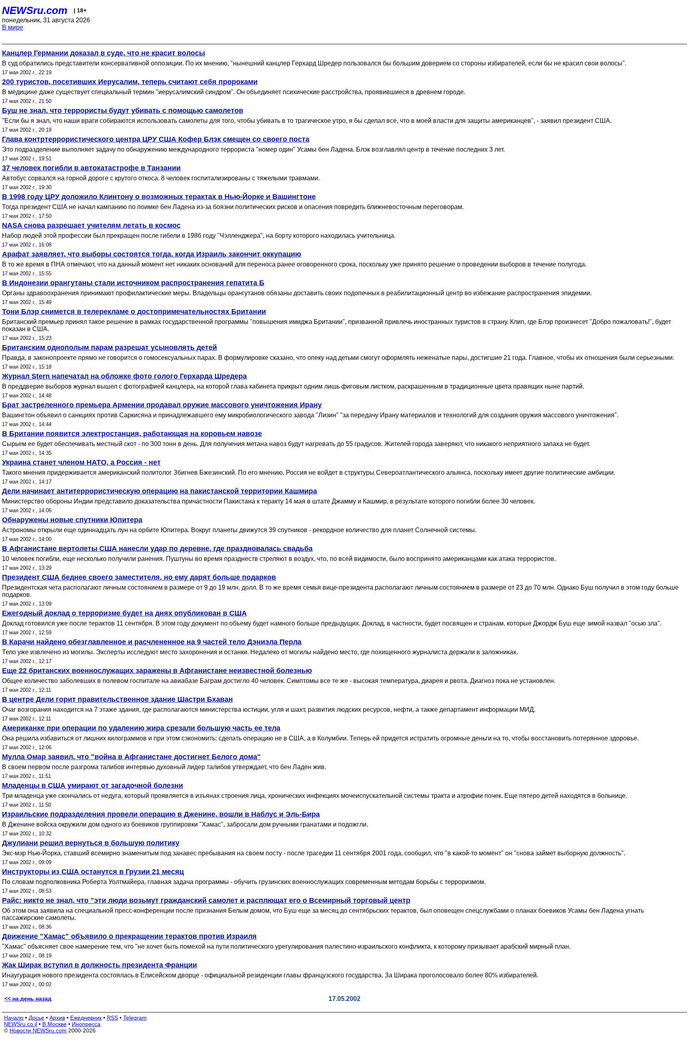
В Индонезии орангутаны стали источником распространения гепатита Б (133, 283)
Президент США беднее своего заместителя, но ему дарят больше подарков (139, 577)
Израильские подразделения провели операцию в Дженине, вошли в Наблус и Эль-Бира (161, 814)
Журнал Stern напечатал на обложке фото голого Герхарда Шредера (124, 376)
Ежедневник (86, 1017)
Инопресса (86, 1024)
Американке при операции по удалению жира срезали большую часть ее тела (141, 728)
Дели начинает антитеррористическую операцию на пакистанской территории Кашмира (159, 491)
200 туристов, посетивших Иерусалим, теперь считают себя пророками (130, 82)
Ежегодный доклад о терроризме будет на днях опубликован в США (124, 613)
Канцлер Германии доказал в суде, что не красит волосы (103, 53)
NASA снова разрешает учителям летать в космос (91, 225)
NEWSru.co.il (20, 1024)
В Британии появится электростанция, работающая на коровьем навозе (132, 434)
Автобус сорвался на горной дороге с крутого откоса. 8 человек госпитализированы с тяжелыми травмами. (161, 178)
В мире (12, 27)
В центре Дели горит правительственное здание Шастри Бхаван (117, 699)
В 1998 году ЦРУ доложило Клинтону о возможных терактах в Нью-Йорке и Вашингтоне (159, 197)
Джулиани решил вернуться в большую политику (90, 843)
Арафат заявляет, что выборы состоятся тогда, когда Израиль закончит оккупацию (151, 254)
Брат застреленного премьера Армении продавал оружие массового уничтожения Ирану (162, 405)
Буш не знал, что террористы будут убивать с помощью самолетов (122, 110)
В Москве (54, 1024)
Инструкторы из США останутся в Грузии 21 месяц (93, 872)
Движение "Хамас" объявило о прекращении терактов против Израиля (129, 936)
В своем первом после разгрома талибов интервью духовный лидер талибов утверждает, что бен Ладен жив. (164, 767)
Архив (57, 1017)
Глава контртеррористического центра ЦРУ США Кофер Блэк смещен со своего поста (155, 139)
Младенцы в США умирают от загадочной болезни (92, 785)
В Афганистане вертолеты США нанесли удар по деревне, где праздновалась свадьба (157, 549)
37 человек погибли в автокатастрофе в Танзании (91, 168)
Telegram (135, 1017)
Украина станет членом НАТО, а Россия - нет (81, 462)
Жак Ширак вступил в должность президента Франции (99, 965)
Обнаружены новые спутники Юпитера (72, 520)
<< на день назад (27, 998)
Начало (14, 1017)
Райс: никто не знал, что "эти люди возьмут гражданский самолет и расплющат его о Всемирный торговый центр (206, 900)
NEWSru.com (34, 10)
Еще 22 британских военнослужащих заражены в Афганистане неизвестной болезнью (157, 671)
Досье (36, 1017)
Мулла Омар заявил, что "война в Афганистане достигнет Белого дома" (131, 757)
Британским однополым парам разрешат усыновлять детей (109, 347)
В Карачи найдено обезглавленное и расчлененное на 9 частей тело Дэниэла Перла (151, 642)
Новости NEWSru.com (38, 1030)
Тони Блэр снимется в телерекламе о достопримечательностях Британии (134, 312)
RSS (112, 1017)
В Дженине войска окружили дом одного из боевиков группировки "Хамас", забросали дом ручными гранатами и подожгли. (185, 824)
